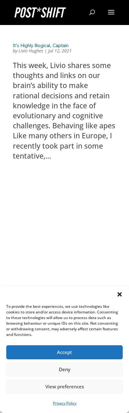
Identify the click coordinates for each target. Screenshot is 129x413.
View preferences (64, 386)
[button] (119, 294)
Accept (64, 352)
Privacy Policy (64, 403)
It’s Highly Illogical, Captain (41, 45)
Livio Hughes (30, 51)
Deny (64, 369)
